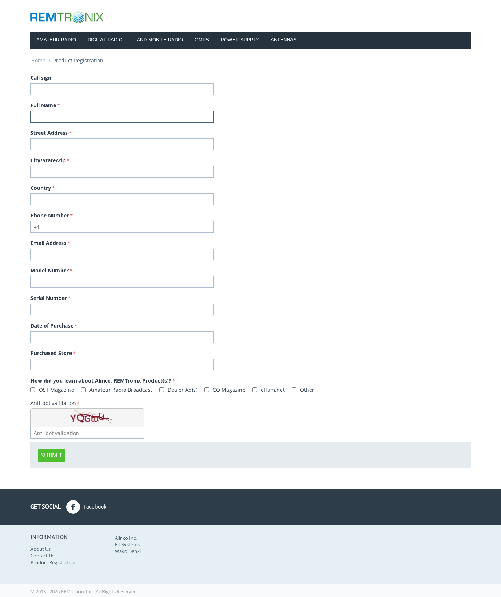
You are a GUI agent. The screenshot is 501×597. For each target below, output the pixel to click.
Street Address (49, 132)
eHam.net (272, 389)
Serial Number (48, 297)
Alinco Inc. (126, 538)
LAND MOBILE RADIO (158, 40)
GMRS (202, 40)
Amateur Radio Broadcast (120, 389)
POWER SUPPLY (240, 40)
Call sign (40, 77)
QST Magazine (55, 389)
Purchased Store (51, 353)
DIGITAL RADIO (105, 40)
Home (38, 60)
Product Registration (53, 562)
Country (40, 187)
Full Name (43, 105)
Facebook (94, 506)
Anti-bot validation (53, 402)
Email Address (48, 242)
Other (306, 389)
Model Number (49, 270)
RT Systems (127, 544)
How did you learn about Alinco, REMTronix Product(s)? (100, 380)
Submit (51, 455)
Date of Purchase (51, 325)
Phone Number (49, 215)
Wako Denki (128, 551)
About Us (40, 549)
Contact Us (42, 555)
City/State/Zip (48, 160)
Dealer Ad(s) (181, 389)
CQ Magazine (228, 389)
